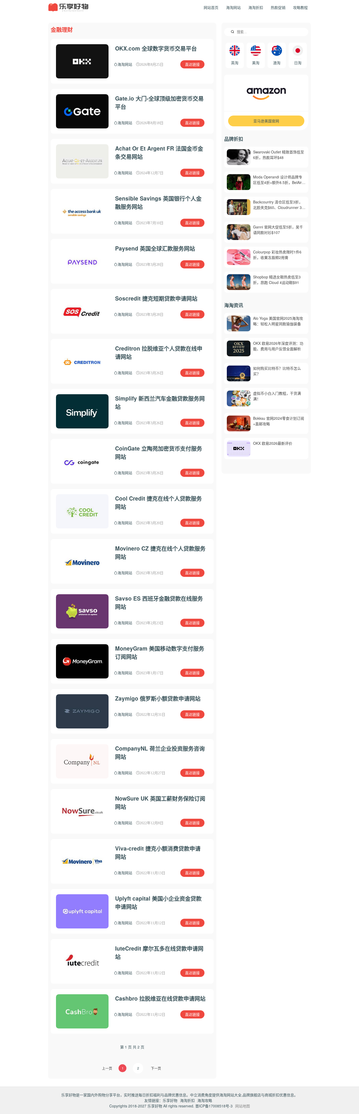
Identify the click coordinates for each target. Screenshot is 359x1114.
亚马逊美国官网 (266, 120)
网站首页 (211, 7)
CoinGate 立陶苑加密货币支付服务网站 (158, 452)
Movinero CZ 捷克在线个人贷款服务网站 (160, 552)
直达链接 (192, 64)
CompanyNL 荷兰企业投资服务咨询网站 (160, 752)
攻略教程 (300, 7)
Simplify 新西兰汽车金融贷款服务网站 (160, 402)
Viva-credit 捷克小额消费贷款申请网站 (158, 852)
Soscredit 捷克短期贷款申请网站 (156, 298)
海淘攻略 (204, 1100)
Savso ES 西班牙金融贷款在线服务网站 (159, 602)
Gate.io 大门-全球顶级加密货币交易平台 (159, 102)
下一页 (156, 1068)
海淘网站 (233, 7)
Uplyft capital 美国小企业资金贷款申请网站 (158, 902)
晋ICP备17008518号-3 (214, 1105)
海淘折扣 (255, 7)
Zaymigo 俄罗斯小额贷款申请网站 (158, 698)
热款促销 (278, 7)
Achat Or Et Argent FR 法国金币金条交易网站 (159, 152)
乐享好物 (170, 1100)
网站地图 (242, 1105)
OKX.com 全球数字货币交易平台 (156, 48)
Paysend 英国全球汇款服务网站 (155, 248)
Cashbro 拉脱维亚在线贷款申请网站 (160, 998)
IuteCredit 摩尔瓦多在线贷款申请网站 (159, 952)
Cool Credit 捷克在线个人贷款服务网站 (158, 502)
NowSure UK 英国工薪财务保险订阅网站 (160, 802)
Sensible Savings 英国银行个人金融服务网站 (158, 202)
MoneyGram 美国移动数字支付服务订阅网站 (159, 652)
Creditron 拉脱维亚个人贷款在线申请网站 (158, 352)
